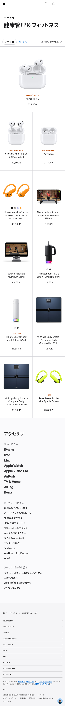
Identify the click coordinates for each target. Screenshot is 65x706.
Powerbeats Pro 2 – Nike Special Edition (49, 400)
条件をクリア (24, 41)
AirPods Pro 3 (32, 99)
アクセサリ (13, 613)
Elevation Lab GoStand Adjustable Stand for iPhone (48, 215)
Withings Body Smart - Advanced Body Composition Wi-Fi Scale (48, 340)
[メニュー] (61, 4)
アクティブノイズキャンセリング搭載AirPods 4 (16, 156)
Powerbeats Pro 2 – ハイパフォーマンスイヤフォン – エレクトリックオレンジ (16, 215)
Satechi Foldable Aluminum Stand (16, 275)
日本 (4, 689)
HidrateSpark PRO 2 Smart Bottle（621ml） (16, 338)
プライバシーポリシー (10, 698)
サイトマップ (7, 702)
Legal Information (45, 698)
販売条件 (32, 698)
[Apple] (4, 613)
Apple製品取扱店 (45, 681)
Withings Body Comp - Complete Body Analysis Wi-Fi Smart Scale (16, 401)
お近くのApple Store (26, 681)
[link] (60, 701)
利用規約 (23, 698)
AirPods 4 (49, 154)
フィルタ (11, 42)
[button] (46, 4)
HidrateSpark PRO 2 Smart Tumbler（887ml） (49, 275)
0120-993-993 (42, 684)
